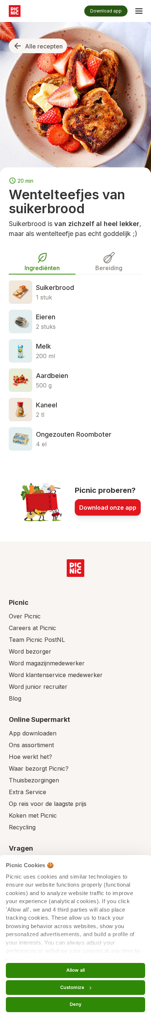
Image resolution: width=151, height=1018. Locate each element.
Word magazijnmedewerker (47, 663)
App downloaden (32, 733)
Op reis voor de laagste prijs (47, 803)
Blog (15, 698)
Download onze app (107, 507)
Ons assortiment (31, 745)
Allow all (75, 970)
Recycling (22, 827)
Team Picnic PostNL (37, 639)
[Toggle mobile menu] (139, 12)
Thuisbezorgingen (34, 780)
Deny (75, 1004)
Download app (106, 11)
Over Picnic (25, 616)
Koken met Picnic (33, 815)
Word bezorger (30, 651)
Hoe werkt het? (30, 756)
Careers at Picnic (32, 628)
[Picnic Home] (75, 568)
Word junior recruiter (38, 686)
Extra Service (27, 792)
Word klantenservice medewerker (56, 675)
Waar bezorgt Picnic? (39, 768)
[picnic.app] (15, 11)
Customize (72, 987)
